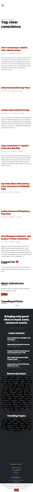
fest (4, 423)
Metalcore (19, 394)
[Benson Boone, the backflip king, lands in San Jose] (4, 365)
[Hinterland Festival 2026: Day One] (4, 346)
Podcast (10, 398)
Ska (20, 404)
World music (18, 410)
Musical (9, 396)
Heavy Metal (26, 389)
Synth (16, 408)
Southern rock (18, 406)
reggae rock (10, 427)
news (28, 425)
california (11, 421)
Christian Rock (6, 381)
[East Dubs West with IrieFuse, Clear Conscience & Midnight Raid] (16, 175)
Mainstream (7, 394)
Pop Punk (20, 398)
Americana (26, 377)
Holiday (11, 390)
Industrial (5, 392)
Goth (26, 387)
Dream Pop (28, 383)
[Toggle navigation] (2, 5)
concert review (26, 421)
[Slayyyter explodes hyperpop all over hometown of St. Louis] (4, 352)
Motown (26, 394)
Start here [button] (4, 294)
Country (4, 383)
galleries (15, 423)
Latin (29, 392)
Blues (22, 379)
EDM (16, 385)
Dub (6, 385)
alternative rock (24, 419)
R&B (6, 402)
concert (18, 421)
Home (2, 19)
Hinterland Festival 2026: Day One (18, 344)
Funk (22, 387)
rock (22, 427)
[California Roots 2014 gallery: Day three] (16, 203)
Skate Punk (26, 404)
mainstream (10, 425)
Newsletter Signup (17, 464)
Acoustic (5, 377)
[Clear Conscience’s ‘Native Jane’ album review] (16, 39)
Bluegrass (17, 379)
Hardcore (18, 389)
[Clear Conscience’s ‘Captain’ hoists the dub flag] (16, 137)
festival (9, 423)
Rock (19, 402)
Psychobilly (22, 400)
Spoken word (26, 406)
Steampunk (6, 408)
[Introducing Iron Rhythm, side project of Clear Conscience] (16, 228)
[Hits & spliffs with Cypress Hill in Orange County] (4, 359)
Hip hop (5, 390)
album (5, 419)
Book (27, 379)
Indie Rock (26, 390)
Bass (5, 379)
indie (4, 425)
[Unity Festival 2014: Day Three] (16, 79)
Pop (15, 398)
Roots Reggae (7, 404)
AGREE (16, 490)
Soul (10, 406)
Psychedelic (14, 400)
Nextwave (21, 396)
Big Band (10, 379)
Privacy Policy (16, 481)
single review (25, 429)
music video (23, 425)
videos (16, 431)
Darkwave (16, 383)
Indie (21, 390)
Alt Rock (12, 377)
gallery (22, 423)
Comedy (29, 381)
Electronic (21, 385)
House (16, 390)
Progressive (6, 400)
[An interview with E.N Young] (16, 102)
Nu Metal (28, 396)
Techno (22, 408)
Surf (12, 408)
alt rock (4, 421)
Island (20, 392)
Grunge (5, 389)
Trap (12, 410)
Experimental (8, 387)
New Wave (15, 396)
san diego (28, 427)
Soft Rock (5, 406)
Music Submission (16, 469)
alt (10, 419)
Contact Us (16, 472)
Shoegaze (15, 404)
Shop (16, 474)
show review (11, 429)
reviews (18, 427)
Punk (28, 400)
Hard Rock (12, 389)
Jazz (25, 392)
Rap (10, 402)
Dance (10, 383)
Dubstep (11, 385)
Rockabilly (25, 402)
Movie (3, 396)
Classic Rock (15, 381)
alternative (15, 419)
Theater (27, 408)
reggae (4, 427)
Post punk (27, 398)
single (18, 429)
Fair (14, 387)
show (5, 429)
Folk (18, 387)
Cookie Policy (22, 488)
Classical (22, 381)
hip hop (28, 423)
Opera (4, 398)
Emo (27, 385)
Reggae (19, 53)
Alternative (19, 377)
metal (16, 425)
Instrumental (13, 392)
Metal (13, 394)
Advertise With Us (16, 467)
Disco (21, 383)
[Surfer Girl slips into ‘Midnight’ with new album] (4, 339)
